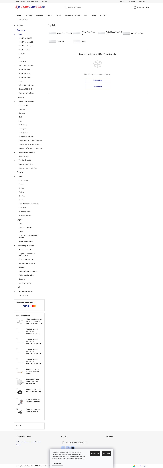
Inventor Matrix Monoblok (28, 168)
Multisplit (22, 62)
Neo (20, 121)
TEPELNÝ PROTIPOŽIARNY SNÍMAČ (28, 237)
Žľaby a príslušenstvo (26, 259)
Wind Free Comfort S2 (26, 46)
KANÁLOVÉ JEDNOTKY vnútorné (30, 144)
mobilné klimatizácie (26, 291)
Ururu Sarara (23, 180)
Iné (18, 287)
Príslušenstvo (23, 295)
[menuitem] (18, 15)
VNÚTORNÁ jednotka (26, 66)
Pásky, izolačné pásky (26, 275)
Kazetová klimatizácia (26, 93)
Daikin (20, 172)
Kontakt (44, 1)
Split (20, 34)
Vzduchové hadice (25, 283)
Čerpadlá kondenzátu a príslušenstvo (27, 255)
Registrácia (142, 1)
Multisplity (22, 129)
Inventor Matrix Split (26, 164)
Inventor (21, 97)
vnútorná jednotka (25, 212)
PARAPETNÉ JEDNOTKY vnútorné (30, 148)
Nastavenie (57, 463)
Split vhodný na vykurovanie (29, 204)
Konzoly (21, 267)
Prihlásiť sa (97, 80)
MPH (20, 224)
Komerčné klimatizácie (27, 152)
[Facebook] (63, 448)
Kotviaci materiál (25, 250)
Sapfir (19, 219)
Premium (22, 109)
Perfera (21, 192)
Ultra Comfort (23, 105)
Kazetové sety (23, 156)
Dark (20, 117)
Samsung (21, 30)
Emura (21, 184)
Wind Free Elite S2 (25, 38)
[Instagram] (68, 448)
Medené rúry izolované (27, 263)
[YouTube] (72, 448)
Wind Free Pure (24, 50)
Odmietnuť (95, 453)
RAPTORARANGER (26, 241)
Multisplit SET (24, 133)
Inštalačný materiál (25, 245)
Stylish (21, 188)
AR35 (21, 58)
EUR (121, 1)
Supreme (22, 113)
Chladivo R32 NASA (26, 89)
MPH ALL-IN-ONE (25, 228)
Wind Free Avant (25, 73)
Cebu (20, 81)
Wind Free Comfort (25, 77)
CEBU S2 (22, 54)
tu (83, 459)
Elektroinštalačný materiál (28, 271)
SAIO (21, 232)
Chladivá (22, 279)
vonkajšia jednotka (25, 216)
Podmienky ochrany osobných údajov (27, 1)
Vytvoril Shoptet (141, 466)
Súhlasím (106, 453)
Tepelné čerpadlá (25, 160)
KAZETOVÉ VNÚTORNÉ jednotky (30, 141)
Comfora (22, 196)
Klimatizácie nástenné (26, 101)
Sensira (21, 200)
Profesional (23, 125)
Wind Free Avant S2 (26, 42)
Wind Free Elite (24, 69)
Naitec (20, 25)
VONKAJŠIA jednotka (26, 85)
